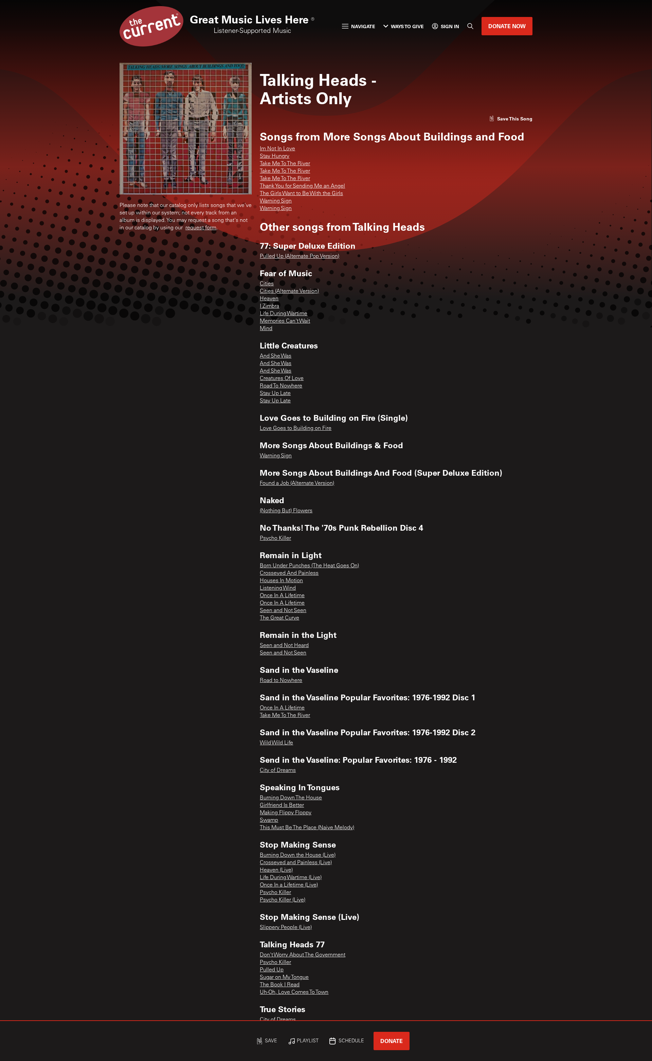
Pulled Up (272, 970)
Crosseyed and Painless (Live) (296, 863)
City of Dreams (278, 770)
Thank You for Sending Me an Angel (302, 186)
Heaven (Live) (276, 870)
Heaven (269, 299)
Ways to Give (407, 26)
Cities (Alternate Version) (289, 291)
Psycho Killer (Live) (282, 900)
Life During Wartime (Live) (291, 877)
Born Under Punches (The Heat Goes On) (309, 566)
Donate (391, 1040)
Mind (266, 328)
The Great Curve (279, 618)
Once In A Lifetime (282, 596)
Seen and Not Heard (284, 645)
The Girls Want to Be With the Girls (301, 193)
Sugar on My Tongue (284, 977)
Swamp (269, 820)
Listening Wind (278, 588)
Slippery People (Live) (286, 927)
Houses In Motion (281, 581)
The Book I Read (280, 985)
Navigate (363, 26)
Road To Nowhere (281, 386)
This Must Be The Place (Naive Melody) (307, 828)
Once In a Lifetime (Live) (289, 885)
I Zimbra (269, 306)
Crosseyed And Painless (289, 573)
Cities (267, 284)
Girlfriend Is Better (282, 805)
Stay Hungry (274, 156)
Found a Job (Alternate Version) (297, 483)
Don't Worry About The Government (302, 955)
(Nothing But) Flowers (286, 511)
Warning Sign (276, 201)
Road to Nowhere (281, 680)
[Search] (470, 26)
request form (200, 228)
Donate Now (507, 26)
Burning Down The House (291, 798)
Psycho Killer (275, 538)
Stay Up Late (275, 393)
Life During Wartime (283, 314)
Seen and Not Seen (283, 610)
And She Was (275, 356)
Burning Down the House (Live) (298, 855)
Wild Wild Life (276, 743)
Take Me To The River (285, 164)
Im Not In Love (277, 149)
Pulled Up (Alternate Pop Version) (299, 256)
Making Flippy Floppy (285, 813)
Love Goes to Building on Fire (295, 428)
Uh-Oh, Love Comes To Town (294, 992)
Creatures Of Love (282, 378)
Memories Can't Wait (285, 321)
